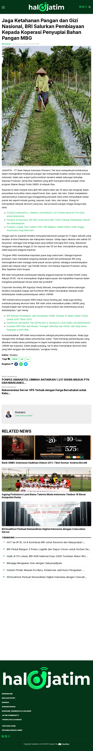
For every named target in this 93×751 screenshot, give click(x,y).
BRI (22, 359)
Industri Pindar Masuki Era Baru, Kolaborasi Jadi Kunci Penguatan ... (46, 570)
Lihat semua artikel (23, 415)
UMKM (14, 359)
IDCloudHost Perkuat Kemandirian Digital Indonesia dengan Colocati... (47, 577)
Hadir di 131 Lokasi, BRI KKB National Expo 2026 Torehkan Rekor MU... (47, 556)
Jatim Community (10, 715)
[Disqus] (46, 624)
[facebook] (16, 364)
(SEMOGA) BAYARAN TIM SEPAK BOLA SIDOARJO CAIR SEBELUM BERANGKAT (49, 323)
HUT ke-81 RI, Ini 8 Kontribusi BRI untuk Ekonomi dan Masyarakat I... (46, 542)
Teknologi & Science (12, 720)
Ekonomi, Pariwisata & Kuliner (16, 711)
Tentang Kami (9, 726)
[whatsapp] (21, 364)
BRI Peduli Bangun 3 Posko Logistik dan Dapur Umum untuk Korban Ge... (49, 549)
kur (28, 359)
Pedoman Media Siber (12, 730)
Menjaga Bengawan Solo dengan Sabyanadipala (34, 563)
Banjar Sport (8, 698)
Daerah (5, 702)
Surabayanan (8, 707)
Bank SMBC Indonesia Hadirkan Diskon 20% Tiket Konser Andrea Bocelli (44, 462)
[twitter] (26, 364)
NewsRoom (7, 694)
